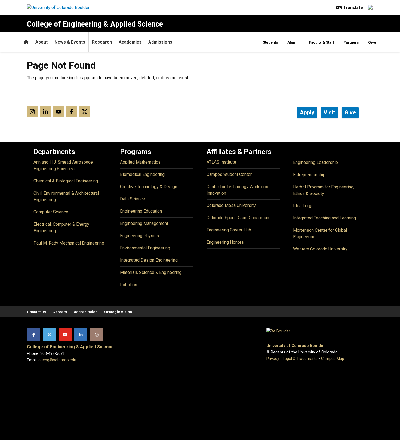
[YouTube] (65, 334)
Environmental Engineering (145, 247)
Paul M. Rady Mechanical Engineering (68, 243)
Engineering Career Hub (229, 230)
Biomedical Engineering (142, 174)
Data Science (132, 198)
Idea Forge (303, 205)
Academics (130, 42)
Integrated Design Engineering (149, 260)
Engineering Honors (225, 242)
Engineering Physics (139, 235)
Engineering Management (144, 223)
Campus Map (332, 358)
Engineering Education (141, 211)
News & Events (69, 42)
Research (102, 42)
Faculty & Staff (321, 42)
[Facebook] (33, 334)
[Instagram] (96, 334)
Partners (351, 42)
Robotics (128, 284)
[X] (49, 334)
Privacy (272, 358)
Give (372, 42)
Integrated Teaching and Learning (324, 218)
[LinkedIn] (80, 334)
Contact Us (36, 312)
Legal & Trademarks (300, 358)
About (41, 42)
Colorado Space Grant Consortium (238, 217)
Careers (60, 312)
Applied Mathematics (140, 162)
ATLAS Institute (221, 162)
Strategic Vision (118, 312)
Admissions (160, 42)
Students (270, 42)
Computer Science (50, 212)
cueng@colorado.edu (57, 360)
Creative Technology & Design (148, 186)
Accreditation (85, 312)
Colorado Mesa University (231, 205)
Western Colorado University (320, 249)
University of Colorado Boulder (295, 345)
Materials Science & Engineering (150, 272)
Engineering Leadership (315, 162)
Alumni (293, 42)
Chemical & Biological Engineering (65, 181)
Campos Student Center (229, 174)
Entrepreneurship (309, 174)
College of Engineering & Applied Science (95, 24)
